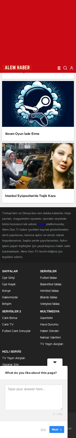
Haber (41, 224)
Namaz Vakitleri (50, 337)
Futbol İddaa (48, 277)
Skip (43, 429)
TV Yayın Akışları (51, 344)
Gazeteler (46, 318)
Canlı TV (8, 324)
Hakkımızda (10, 297)
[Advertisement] (38, 31)
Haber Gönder (49, 331)
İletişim (6, 304)
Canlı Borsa (9, 318)
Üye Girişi (8, 277)
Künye (6, 290)
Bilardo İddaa (48, 297)
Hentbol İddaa (49, 290)
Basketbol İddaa (50, 284)
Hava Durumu (49, 324)
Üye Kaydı (8, 284)
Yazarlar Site (10, 364)
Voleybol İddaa (49, 304)
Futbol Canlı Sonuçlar (16, 331)
